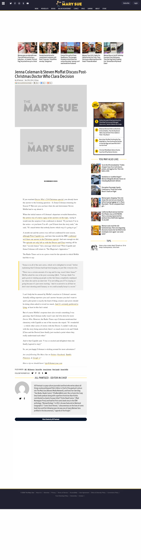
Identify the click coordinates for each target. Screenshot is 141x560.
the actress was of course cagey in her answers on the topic (45, 217)
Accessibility (73, 492)
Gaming (90, 9)
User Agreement (84, 492)
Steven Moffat (64, 369)
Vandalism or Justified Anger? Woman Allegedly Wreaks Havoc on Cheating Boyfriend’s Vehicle (113, 179)
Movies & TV (44, 9)
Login (136, 3)
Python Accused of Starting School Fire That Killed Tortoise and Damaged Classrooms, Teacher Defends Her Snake (110, 122)
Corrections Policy (113, 492)
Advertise (46, 492)
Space (83, 9)
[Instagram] (19, 4)
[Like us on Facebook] (15, 4)
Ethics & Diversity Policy (98, 492)
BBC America (31, 369)
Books (53, 9)
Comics (76, 9)
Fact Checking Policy (62, 496)
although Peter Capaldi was (33, 236)
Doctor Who (38, 369)
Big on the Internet (64, 9)
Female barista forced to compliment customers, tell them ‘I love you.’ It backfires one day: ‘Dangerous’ (48, 58)
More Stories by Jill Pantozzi (50, 419)
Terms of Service (63, 492)
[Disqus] (51, 454)
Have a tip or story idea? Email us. (110, 245)
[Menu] (3, 3)
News (36, 9)
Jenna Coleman (47, 369)
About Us (39, 492)
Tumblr (68, 354)
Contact (81, 496)
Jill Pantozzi (19, 80)
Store (104, 9)
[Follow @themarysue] (10, 4)
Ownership (73, 496)
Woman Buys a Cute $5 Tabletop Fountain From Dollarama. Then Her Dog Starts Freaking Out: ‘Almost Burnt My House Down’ (113, 59)
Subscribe (126, 3)
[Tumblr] (23, 4)
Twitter (53, 354)
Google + (36, 358)
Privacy (53, 492)
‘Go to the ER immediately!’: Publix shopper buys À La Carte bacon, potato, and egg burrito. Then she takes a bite (113, 168)
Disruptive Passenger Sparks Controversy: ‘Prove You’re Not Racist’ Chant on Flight (112, 189)
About (97, 9)
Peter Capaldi (56, 369)
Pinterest (26, 358)
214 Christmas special (49, 199)
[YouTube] (27, 4)
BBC (26, 369)
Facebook (61, 354)
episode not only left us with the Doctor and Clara (45, 242)
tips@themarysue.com (53, 363)
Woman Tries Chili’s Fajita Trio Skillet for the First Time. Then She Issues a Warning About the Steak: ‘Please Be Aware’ (91, 58)
